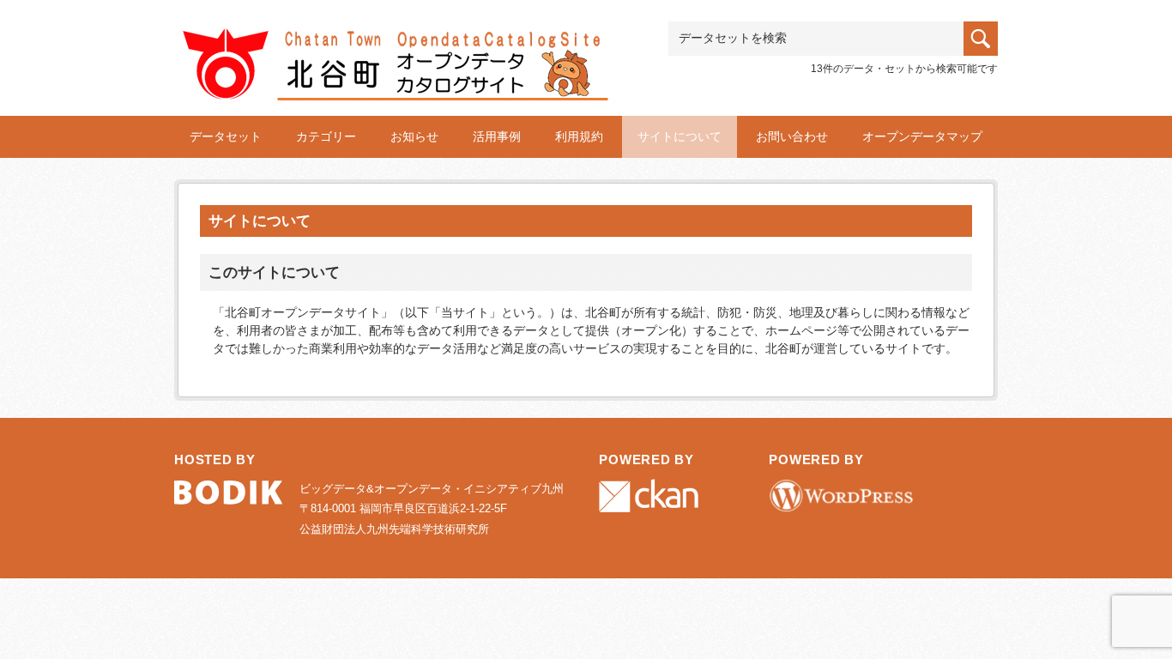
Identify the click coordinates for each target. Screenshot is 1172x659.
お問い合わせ (792, 136)
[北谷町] (410, 48)
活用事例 (497, 136)
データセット (226, 136)
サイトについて (679, 136)
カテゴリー (326, 136)
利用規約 (579, 136)
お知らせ (414, 136)
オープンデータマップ (922, 136)
